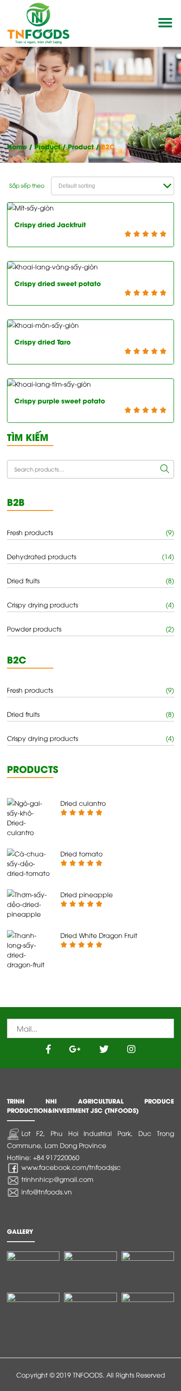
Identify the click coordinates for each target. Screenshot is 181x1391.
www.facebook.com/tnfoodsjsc (71, 1166)
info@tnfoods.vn (46, 1191)
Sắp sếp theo (27, 185)
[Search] (164, 469)
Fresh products (30, 532)
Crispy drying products (42, 604)
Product (47, 146)
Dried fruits (23, 580)
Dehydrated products (41, 556)
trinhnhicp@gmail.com (57, 1178)
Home (17, 146)
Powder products (34, 628)
